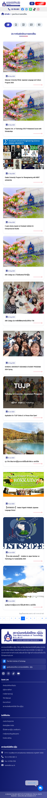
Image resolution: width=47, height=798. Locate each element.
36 (42, 618)
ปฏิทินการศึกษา (7, 689)
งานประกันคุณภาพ (8, 721)
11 (11, 618)
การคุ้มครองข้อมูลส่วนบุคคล (11, 733)
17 (34, 618)
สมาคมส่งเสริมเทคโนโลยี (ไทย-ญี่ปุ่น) (13, 706)
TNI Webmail (7, 698)
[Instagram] (8, 673)
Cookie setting (7, 738)
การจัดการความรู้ (8, 694)
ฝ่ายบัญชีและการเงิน (8, 725)
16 (30, 618)
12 (15, 618)
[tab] (8, 25)
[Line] (3, 673)
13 (19, 618)
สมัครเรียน (40, 3)
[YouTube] (18, 673)
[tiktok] (13, 673)
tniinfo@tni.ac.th (10, 765)
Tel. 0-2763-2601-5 (11, 757)
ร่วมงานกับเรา (7, 702)
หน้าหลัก (7, 14)
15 (26, 618)
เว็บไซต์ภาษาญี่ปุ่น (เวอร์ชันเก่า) (11, 729)
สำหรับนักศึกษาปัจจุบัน (9, 685)
